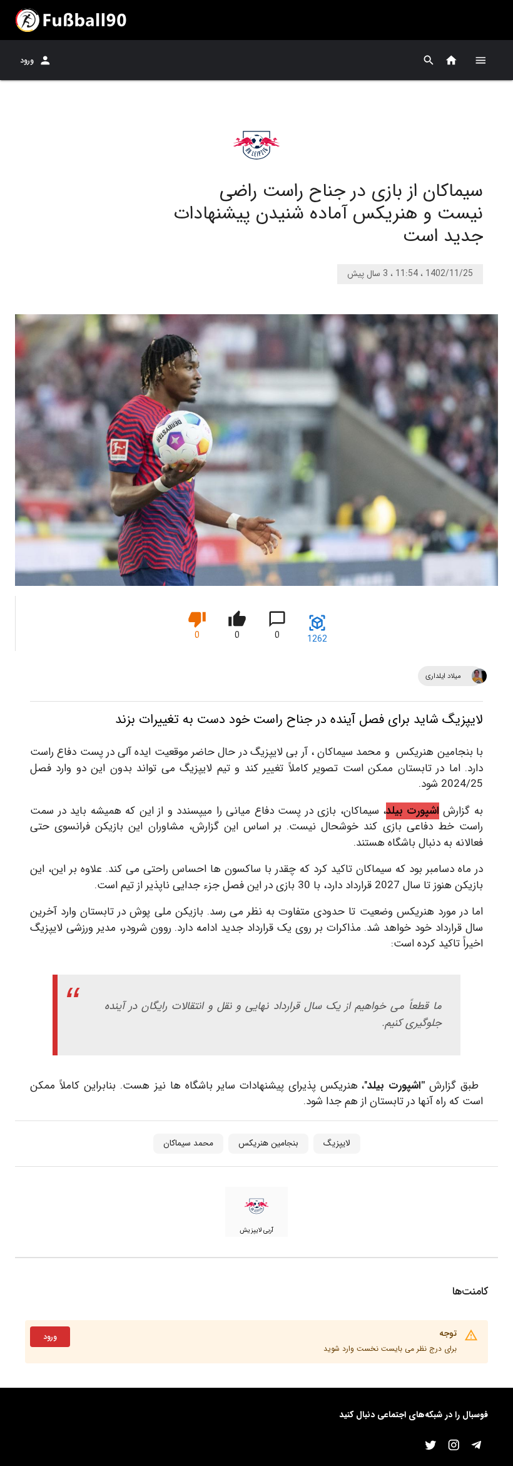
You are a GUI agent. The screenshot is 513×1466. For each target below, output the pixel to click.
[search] (428, 60)
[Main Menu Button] (480, 60)
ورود (27, 60)
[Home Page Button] (451, 60)
